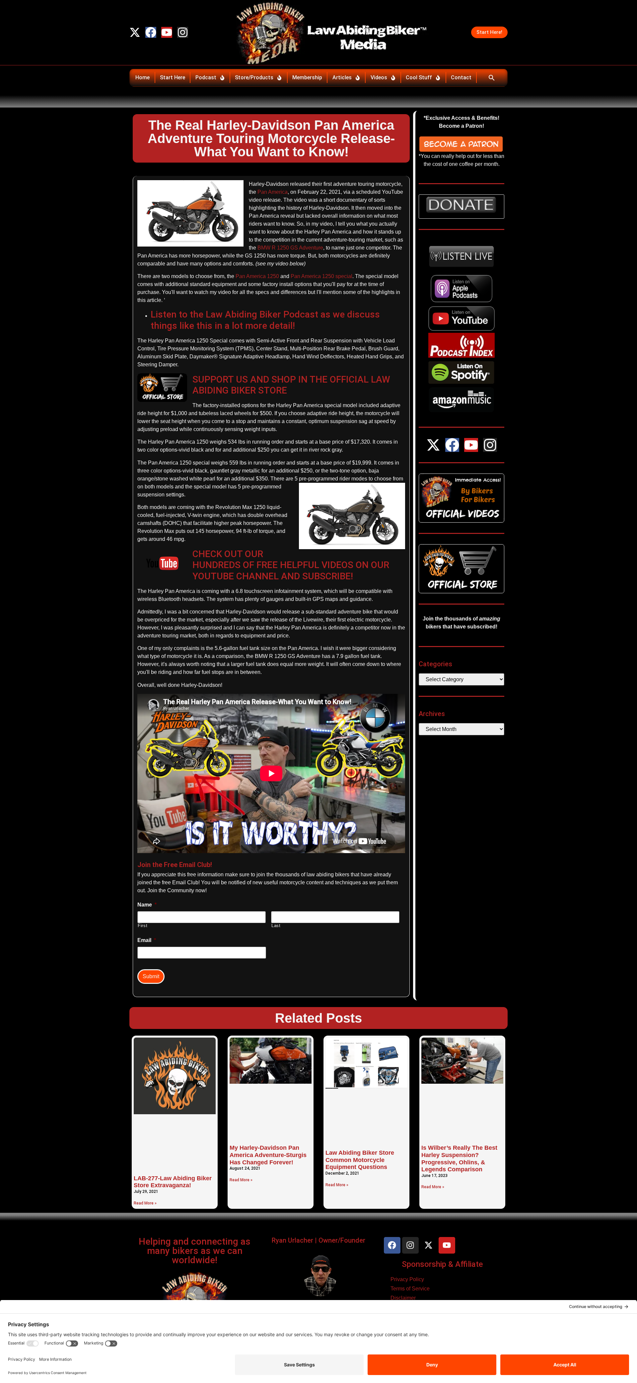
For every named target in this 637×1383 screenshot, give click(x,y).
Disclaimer (403, 1298)
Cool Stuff (419, 77)
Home (142, 77)
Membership (307, 77)
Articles (342, 77)
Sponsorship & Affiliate (442, 1264)
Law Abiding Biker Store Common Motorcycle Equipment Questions (359, 1159)
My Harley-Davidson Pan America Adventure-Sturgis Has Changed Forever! (268, 1154)
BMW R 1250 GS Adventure (290, 248)
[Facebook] (150, 32)
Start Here (172, 77)
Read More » (145, 1203)
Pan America (272, 192)
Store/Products (254, 77)
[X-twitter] (134, 32)
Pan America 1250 (256, 276)
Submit (151, 976)
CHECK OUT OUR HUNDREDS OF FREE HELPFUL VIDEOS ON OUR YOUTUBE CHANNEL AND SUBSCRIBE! (290, 565)
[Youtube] (166, 32)
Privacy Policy (407, 1279)
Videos (379, 77)
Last (276, 925)
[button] (491, 77)
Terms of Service (410, 1288)
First (142, 925)
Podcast (205, 77)
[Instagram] (182, 32)
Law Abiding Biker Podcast (262, 314)
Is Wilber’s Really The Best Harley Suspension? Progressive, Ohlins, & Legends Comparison (459, 1158)
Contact (461, 77)
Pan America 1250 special (321, 276)
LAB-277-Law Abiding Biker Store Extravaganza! (173, 1182)
